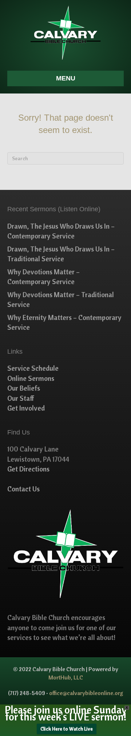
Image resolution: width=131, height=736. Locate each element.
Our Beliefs (23, 388)
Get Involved (26, 408)
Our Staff (20, 398)
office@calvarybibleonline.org (86, 693)
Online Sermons (30, 378)
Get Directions (28, 469)
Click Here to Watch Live (66, 729)
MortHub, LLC (65, 677)
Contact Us (23, 489)
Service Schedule (33, 368)
